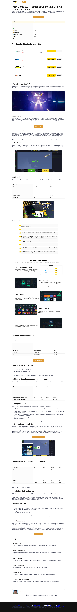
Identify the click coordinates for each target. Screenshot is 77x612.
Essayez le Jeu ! (38, 126)
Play (24, 1)
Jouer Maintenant (51, 51)
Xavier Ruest (21, 591)
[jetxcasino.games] (14, 1)
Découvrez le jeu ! (38, 360)
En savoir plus (59, 51)
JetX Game (34, 604)
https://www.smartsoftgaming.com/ (58, 606)
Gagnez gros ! (38, 533)
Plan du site (43, 604)
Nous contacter (38, 604)
